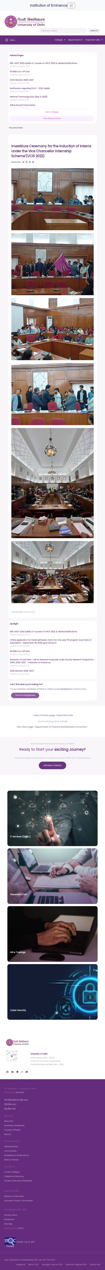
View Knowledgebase (25, 695)
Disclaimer (9, 1219)
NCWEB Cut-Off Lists (20, 71)
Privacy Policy (10, 1215)
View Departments (52, 118)
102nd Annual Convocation (22, 105)
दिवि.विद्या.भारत (10, 1104)
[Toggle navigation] (71, 5)
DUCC (21, 1228)
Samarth (20, 1092)
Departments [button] (74, 39)
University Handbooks (14, 1125)
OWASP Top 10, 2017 (25, 1242)
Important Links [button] (93, 39)
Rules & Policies (11, 1159)
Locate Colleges (12, 1172)
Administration (11, 1146)
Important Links (64, 715)
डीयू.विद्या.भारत (10, 1109)
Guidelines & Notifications (16, 1155)
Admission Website (52, 765)
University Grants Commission (18, 1200)
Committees (10, 1151)
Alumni (7, 1134)
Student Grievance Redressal (18, 1180)
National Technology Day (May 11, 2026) (29, 96)
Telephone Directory (14, 1176)
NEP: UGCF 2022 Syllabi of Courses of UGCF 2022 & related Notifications (43, 63)
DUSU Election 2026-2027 (22, 80)
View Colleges (52, 112)
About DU (8, 1121)
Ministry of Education (14, 1196)
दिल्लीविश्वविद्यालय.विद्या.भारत (16, 1100)
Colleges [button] (59, 39)
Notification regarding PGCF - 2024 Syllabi (30, 88)
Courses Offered (12, 1130)
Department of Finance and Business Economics (60, 726)
